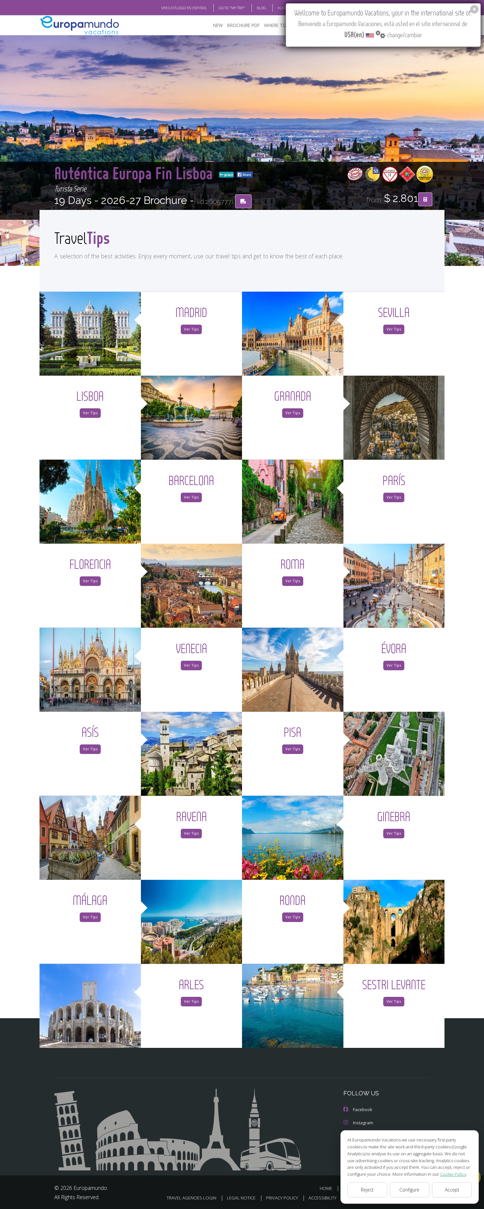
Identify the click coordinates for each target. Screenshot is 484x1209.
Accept (452, 1190)
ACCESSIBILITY (322, 1198)
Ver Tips (191, 329)
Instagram (363, 1123)
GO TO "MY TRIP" (232, 7)
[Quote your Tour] (425, 199)
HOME (326, 1188)
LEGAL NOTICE (241, 1198)
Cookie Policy (453, 1174)
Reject (367, 1190)
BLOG (261, 7)
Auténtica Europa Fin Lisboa (135, 173)
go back (228, 174)
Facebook (362, 1109)
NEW (218, 25)
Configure (409, 1190)
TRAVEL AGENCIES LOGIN (191, 1198)
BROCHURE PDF (243, 25)
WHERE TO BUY (280, 25)
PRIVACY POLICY (282, 1198)
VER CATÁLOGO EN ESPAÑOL (184, 7)
